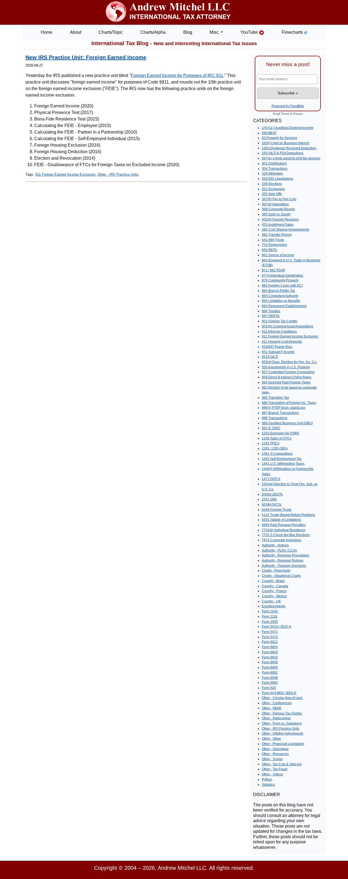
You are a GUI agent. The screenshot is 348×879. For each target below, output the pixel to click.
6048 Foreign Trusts (276, 510)
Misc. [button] (215, 32)
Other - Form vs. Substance (282, 723)
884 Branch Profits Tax (278, 291)
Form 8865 (270, 667)
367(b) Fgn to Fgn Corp (279, 199)
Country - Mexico (274, 596)
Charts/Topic (111, 32)
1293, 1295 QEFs (275, 448)
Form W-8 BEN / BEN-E (279, 693)
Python (267, 779)
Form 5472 (270, 637)
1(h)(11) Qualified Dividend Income (287, 128)
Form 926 (269, 688)
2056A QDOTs (272, 494)
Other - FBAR (271, 708)
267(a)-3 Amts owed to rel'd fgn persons (291, 158)
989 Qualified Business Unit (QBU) (287, 423)
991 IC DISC (271, 428)
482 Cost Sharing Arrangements (285, 229)
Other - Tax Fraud (274, 769)
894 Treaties (271, 311)
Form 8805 (270, 652)
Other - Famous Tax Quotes (282, 713)
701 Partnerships (274, 245)
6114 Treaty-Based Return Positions (288, 515)
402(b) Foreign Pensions (280, 219)
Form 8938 (270, 678)
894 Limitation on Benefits (281, 301)
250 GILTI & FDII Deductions (282, 153)
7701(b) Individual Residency (283, 530)
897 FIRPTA (270, 316)
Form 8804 (270, 647)
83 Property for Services (279, 138)
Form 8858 (270, 662)
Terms (285, 113)
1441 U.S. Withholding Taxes (283, 464)
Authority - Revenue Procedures (285, 555)
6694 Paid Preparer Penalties (284, 525)
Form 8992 (270, 683)
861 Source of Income (278, 255)
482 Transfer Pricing (277, 235)
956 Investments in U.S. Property (286, 367)
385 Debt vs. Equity (276, 214)
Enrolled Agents (273, 606)
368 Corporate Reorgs (278, 209)
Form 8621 (270, 642)
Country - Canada (275, 586)
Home (46, 32)
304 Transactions (274, 169)
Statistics (268, 785)
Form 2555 (270, 622)
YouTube (249, 32)
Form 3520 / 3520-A (276, 627)
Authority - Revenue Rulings (282, 560)
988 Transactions (274, 418)
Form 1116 (269, 616)
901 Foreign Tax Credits (279, 321)
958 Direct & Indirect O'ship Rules (286, 377)
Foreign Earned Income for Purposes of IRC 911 (177, 75)
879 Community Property (280, 280)
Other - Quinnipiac (275, 749)
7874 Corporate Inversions (281, 540)
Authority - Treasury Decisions (284, 566)
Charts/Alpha (153, 32)
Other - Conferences (277, 703)
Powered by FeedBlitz (288, 106)
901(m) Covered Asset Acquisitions (287, 326)
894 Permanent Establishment (284, 306)
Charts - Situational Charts (281, 576)
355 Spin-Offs (272, 194)
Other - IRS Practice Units (118, 174)
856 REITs (269, 250)
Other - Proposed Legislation (283, 744)
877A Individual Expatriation (282, 275)
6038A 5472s (271, 504)
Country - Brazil (273, 581)
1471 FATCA (271, 479)
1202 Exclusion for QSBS (280, 433)
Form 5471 (270, 632)
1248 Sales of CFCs (276, 438)
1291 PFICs (270, 443)
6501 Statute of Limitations (281, 520)
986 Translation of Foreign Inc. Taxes (289, 403)
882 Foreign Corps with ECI (282, 285)
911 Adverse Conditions (279, 331)
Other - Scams (272, 759)
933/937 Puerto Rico (277, 347)
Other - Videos (272, 774)
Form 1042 (270, 611)
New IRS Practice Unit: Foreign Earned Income (86, 57)
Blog (187, 32)
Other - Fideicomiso (276, 718)
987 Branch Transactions (280, 413)
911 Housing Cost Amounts (282, 341)
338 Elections (272, 184)
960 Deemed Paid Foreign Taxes (286, 382)
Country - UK (271, 601)
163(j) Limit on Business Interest (285, 143)
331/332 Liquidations (277, 179)
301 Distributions (274, 163)
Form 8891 (270, 672)
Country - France (274, 591)
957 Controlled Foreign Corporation (288, 372)
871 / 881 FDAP (273, 270)
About (75, 32)
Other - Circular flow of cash (282, 698)
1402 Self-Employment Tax (282, 459)
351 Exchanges (273, 189)
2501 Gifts (269, 499)
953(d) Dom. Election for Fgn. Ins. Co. (289, 362)
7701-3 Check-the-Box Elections (286, 535)
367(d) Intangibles (275, 204)
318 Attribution (272, 173)
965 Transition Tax (275, 398)
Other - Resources (275, 754)
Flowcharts (293, 32)
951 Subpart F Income (278, 352)
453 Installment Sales (278, 225)
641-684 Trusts (273, 240)
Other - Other (271, 739)
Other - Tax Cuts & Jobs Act (282, 764)
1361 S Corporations (277, 454)
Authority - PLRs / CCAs (279, 550)
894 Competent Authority (280, 296)
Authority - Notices (275, 545)
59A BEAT (269, 133)
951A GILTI (270, 357)
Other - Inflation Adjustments (282, 733)
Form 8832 (270, 657)
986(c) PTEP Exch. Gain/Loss (283, 408)
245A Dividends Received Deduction (289, 148)
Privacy (298, 113)
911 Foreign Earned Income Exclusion (65, 174)
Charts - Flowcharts (276, 570)
